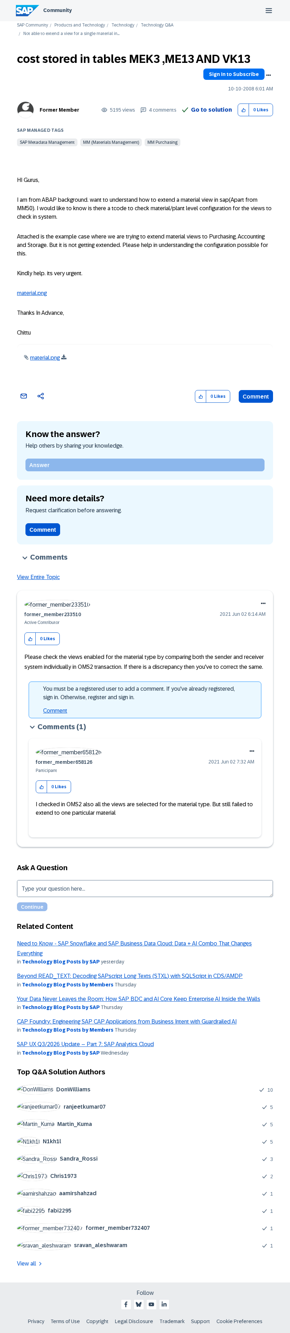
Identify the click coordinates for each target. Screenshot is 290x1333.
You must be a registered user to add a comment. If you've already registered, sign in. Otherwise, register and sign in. (139, 693)
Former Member (59, 110)
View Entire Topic (38, 577)
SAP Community (32, 25)
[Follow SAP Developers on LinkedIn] (164, 1304)
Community (57, 10)
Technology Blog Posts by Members (68, 984)
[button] (243, 110)
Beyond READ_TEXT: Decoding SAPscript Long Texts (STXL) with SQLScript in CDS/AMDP (130, 976)
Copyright (97, 1321)
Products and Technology (79, 25)
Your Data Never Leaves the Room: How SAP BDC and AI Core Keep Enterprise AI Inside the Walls (138, 999)
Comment (256, 397)
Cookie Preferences (239, 1321)
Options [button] (268, 75)
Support (200, 1321)
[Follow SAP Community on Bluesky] (138, 1304)
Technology (122, 25)
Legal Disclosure (134, 1321)
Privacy (36, 1321)
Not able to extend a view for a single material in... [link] (71, 33)
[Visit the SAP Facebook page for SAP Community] (126, 1304)
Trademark (172, 1321)
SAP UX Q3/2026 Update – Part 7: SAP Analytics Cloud (85, 1044)
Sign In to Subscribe (234, 74)
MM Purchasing (162, 142)
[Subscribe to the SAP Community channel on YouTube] (151, 1304)
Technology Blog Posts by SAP (61, 962)
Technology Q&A (157, 25)
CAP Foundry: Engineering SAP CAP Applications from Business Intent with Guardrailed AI (127, 1022)
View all (26, 1264)
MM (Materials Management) (111, 142)
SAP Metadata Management (47, 142)
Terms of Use (65, 1321)
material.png (32, 293)
